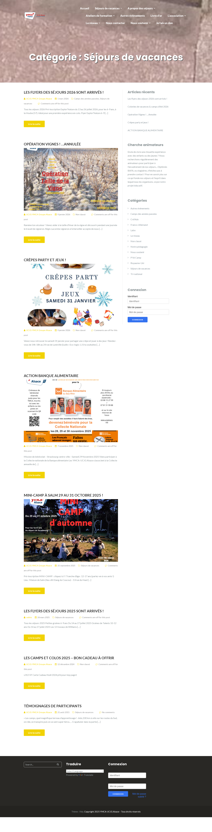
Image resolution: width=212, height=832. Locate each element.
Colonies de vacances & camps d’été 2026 (148, 106)
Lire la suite (34, 124)
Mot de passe (134, 307)
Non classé (81, 214)
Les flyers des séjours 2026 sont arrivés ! (64, 92)
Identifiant (133, 296)
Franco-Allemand (139, 224)
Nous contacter (115, 23)
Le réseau (92, 23)
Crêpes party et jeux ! (45, 260)
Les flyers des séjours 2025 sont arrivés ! (64, 611)
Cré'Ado (135, 219)
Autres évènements (132, 15)
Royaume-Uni (137, 263)
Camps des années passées (86, 98)
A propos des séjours (140, 8)
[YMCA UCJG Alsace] (34, 15)
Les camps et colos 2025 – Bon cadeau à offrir (69, 658)
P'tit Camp (136, 257)
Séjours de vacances (107, 8)
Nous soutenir (139, 23)
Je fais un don (164, 23)
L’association (175, 15)
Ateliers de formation (99, 15)
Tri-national (136, 274)
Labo (133, 230)
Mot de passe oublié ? (139, 795)
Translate (88, 774)
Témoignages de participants (52, 706)
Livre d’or (156, 15)
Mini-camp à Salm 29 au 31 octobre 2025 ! (63, 495)
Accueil (84, 8)
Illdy (81, 811)
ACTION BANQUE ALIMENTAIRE (51, 375)
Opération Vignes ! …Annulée (52, 144)
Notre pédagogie (139, 246)
